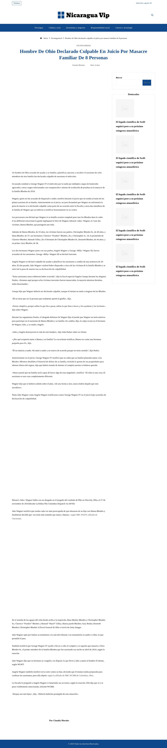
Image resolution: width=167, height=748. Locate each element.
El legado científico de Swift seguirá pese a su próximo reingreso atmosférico (130, 126)
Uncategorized (83, 46)
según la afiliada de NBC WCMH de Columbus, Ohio (70, 675)
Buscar (119, 77)
